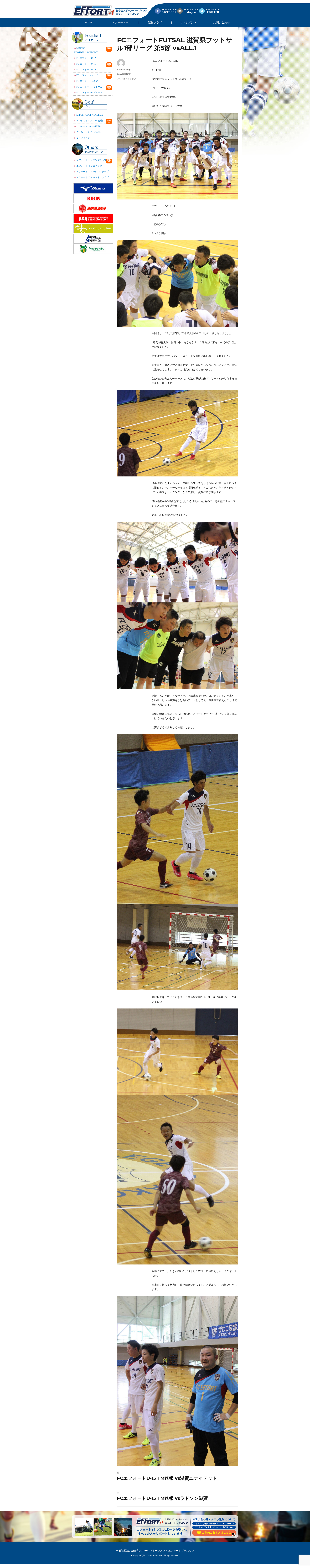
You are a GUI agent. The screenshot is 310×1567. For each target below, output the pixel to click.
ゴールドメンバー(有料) (88, 132)
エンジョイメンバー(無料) (89, 120)
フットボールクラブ (126, 78)
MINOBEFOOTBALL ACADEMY (86, 50)
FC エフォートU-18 (86, 69)
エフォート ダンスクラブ (89, 166)
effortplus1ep (124, 69)
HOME (88, 22)
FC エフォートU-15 (86, 64)
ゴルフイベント (84, 138)
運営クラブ (155, 22)
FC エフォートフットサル (89, 87)
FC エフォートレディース (89, 92)
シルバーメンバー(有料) (88, 126)
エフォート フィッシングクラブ (92, 171)
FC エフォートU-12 (86, 58)
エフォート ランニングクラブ (91, 160)
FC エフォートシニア (87, 81)
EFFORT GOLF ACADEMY (89, 115)
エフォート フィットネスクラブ (92, 177)
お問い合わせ (221, 22)
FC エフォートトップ (87, 75)
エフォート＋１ (121, 22)
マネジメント (188, 22)
